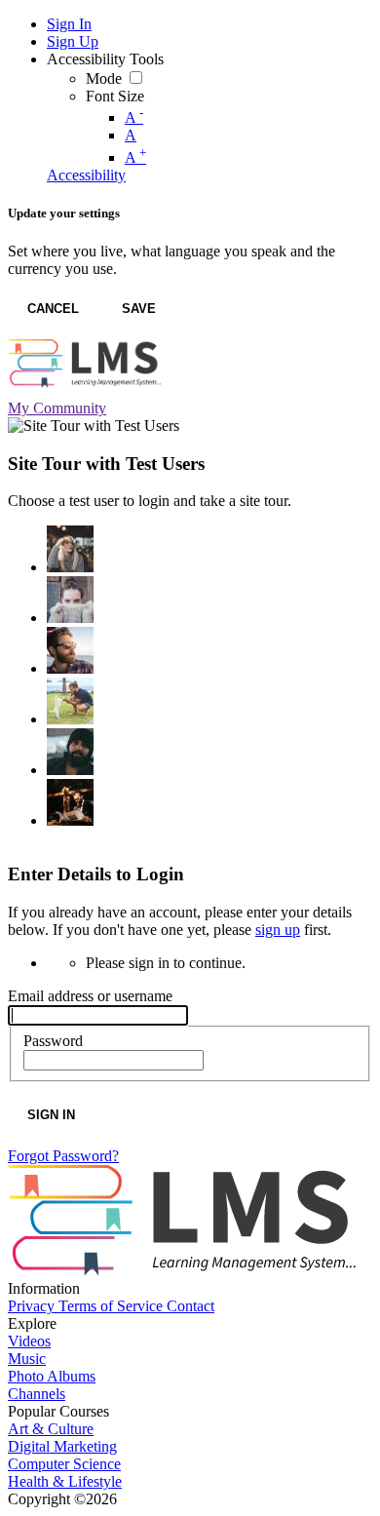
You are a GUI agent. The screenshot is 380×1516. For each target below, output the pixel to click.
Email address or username (90, 996)
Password (53, 1040)
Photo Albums (51, 1376)
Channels (36, 1393)
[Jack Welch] (70, 751)
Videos (29, 1341)
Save (139, 308)
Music (27, 1358)
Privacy (33, 1306)
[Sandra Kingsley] (70, 548)
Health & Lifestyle (65, 1481)
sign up (277, 929)
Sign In (51, 1115)
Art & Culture (51, 1428)
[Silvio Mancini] (70, 701)
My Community (57, 408)
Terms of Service (112, 1306)
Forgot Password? (63, 1155)
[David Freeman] (70, 802)
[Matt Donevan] (70, 650)
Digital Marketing (62, 1446)
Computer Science (64, 1464)
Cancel (53, 308)
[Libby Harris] (70, 599)
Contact (190, 1306)
